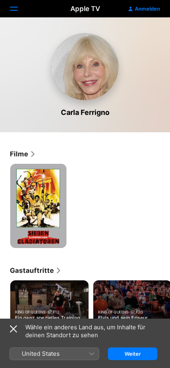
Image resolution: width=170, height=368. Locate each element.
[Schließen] (13, 328)
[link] (23, 154)
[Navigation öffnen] (18, 8)
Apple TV (85, 9)
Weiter (133, 354)
